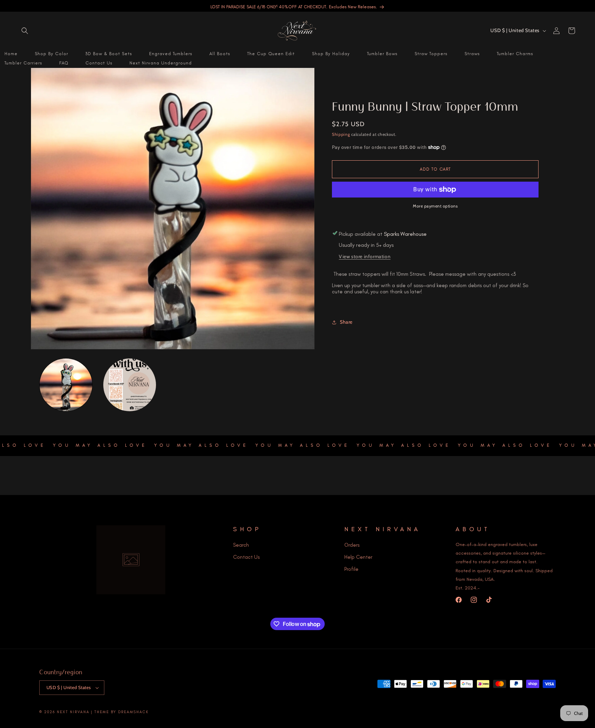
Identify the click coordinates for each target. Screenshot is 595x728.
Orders (351, 545)
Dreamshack (133, 712)
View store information (364, 256)
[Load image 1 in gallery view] (66, 385)
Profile (351, 569)
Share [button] (346, 322)
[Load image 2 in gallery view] (129, 385)
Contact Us (246, 557)
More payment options (435, 206)
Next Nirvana (73, 712)
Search (241, 545)
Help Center (358, 557)
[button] (24, 30)
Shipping (341, 134)
